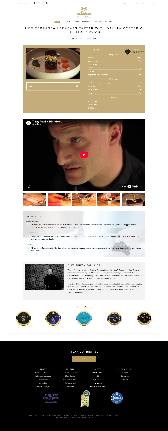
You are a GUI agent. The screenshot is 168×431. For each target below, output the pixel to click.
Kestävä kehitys (43, 386)
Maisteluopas (70, 376)
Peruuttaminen (97, 386)
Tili (12, 3)
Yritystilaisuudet (97, 379)
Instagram (125, 376)
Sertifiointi (70, 386)
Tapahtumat (98, 372)
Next (155, 317)
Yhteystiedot (22, 3)
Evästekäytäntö (86, 415)
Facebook (125, 372)
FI (38, 3)
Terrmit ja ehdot (70, 415)
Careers (97, 383)
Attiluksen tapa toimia (43, 372)
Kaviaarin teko (70, 383)
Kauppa (97, 369)
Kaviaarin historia (70, 372)
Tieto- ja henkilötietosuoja (50, 415)
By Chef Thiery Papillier (84, 38)
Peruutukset (32, 415)
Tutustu (70, 369)
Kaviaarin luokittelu (70, 379)
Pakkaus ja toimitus (103, 415)
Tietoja (117, 415)
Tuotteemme (43, 379)
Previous (13, 317)
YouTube (125, 379)
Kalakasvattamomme (43, 376)
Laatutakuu (43, 383)
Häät (97, 376)
